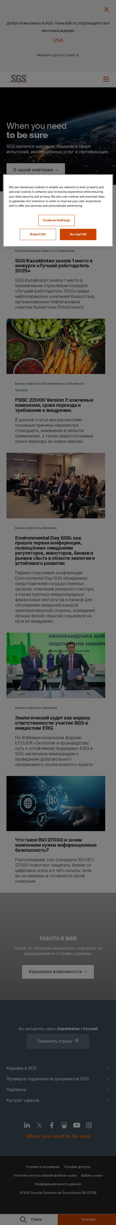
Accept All (78, 234)
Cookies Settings (56, 220)
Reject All (38, 234)
